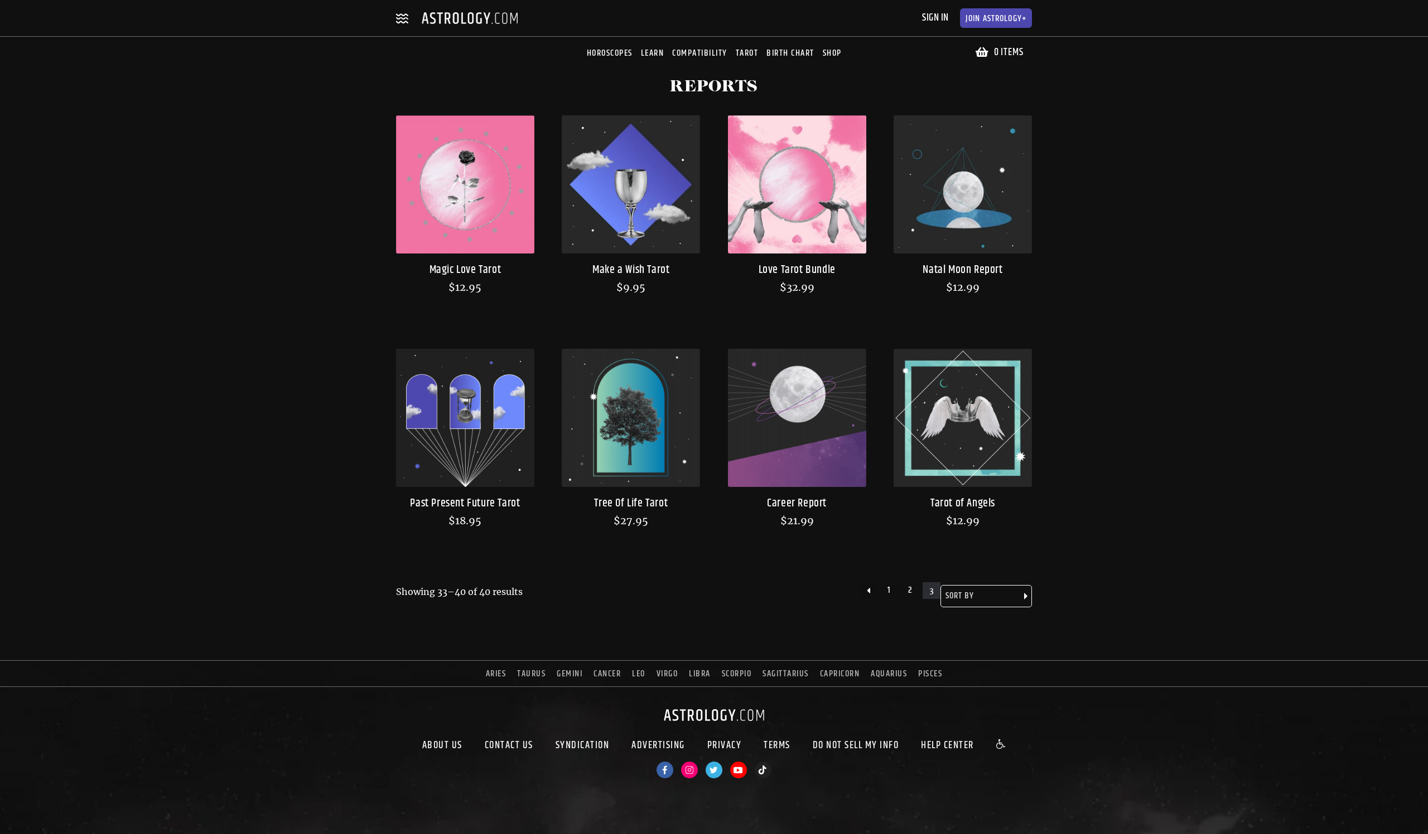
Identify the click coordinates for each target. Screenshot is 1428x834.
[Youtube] (738, 770)
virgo (667, 674)
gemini (569, 674)
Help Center (947, 745)
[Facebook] (665, 770)
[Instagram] (689, 770)
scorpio (737, 674)
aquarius (889, 674)
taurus (531, 674)
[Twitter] (714, 770)
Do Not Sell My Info (856, 745)
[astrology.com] (714, 723)
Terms (777, 745)
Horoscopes (610, 53)
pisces (930, 674)
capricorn (840, 674)
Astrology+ (996, 19)
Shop (832, 53)
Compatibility (699, 53)
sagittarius (786, 674)
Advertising (658, 745)
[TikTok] (763, 770)
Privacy (724, 745)
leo (638, 674)
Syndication (583, 745)
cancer (607, 674)
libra (700, 674)
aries (496, 674)
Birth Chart (790, 53)
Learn (652, 53)
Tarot (747, 53)
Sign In (935, 17)
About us (442, 745)
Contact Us (509, 745)
